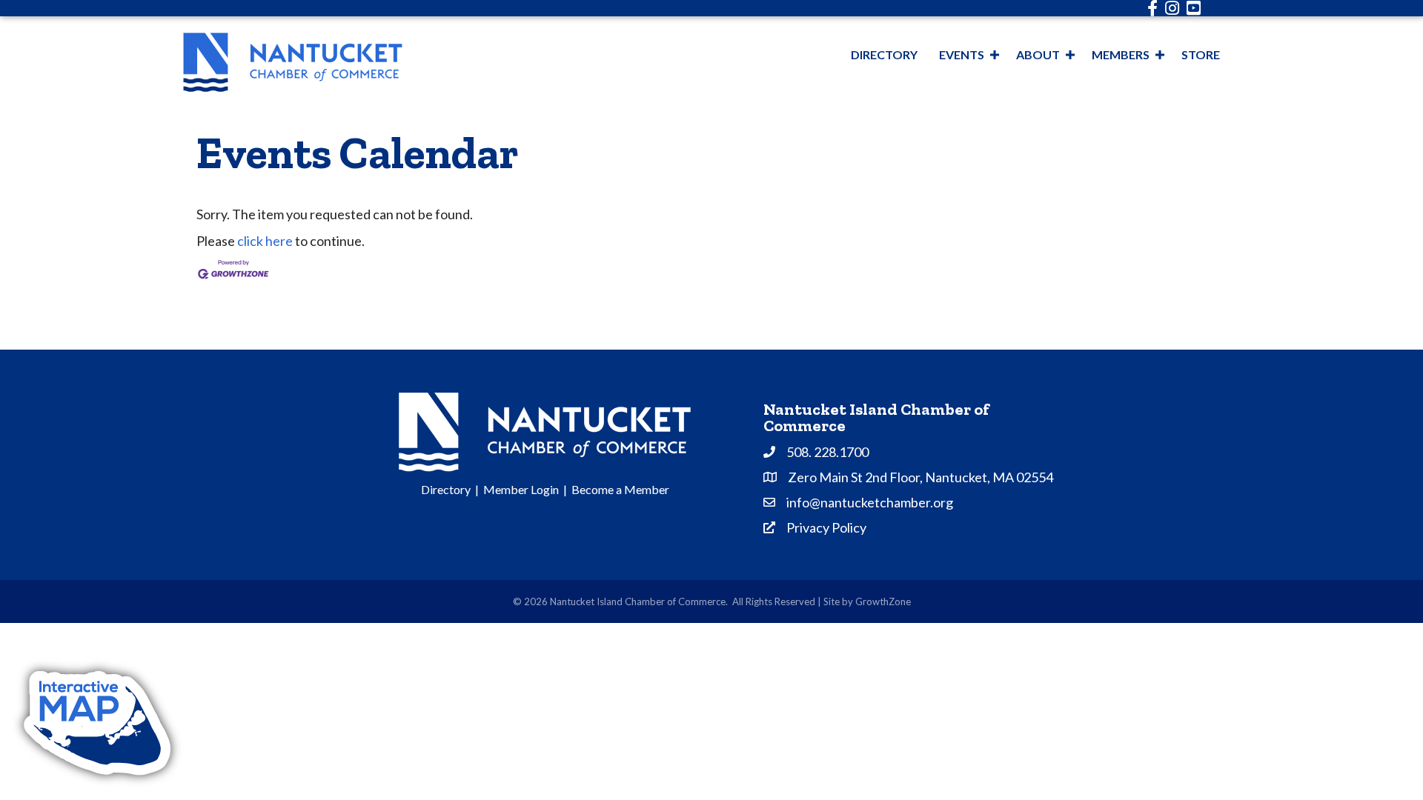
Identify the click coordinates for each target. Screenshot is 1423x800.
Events (961, 54)
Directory (884, 54)
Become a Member (620, 489)
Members (1121, 54)
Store (1200, 54)
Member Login (521, 489)
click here (265, 241)
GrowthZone (883, 601)
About (1038, 54)
